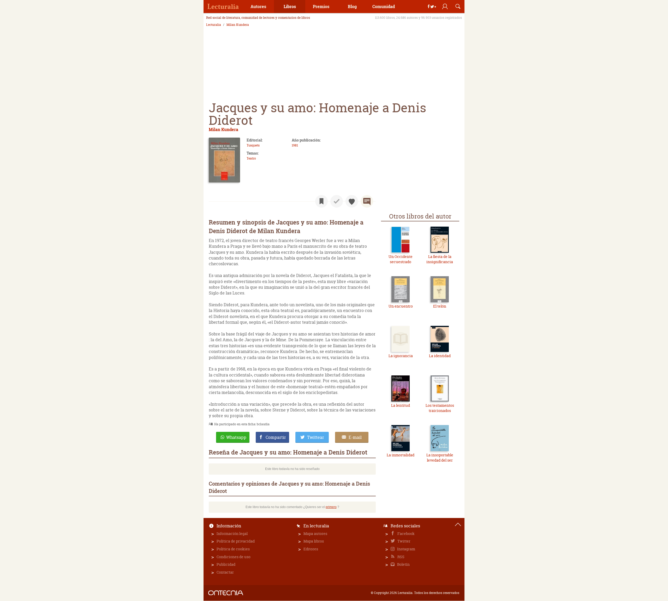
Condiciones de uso (233, 556)
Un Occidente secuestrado (401, 259)
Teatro (251, 158)
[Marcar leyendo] (321, 201)
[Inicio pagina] (457, 524)
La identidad (440, 355)
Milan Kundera (237, 25)
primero (331, 507)
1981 (295, 145)
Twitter (403, 541)
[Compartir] (431, 6)
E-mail (355, 437)
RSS (400, 556)
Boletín (403, 564)
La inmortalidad (400, 454)
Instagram (405, 548)
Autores (258, 6)
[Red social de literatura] (223, 6)
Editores (310, 548)
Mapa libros (313, 541)
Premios (321, 6)
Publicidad (226, 564)
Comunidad (383, 6)
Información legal (232, 533)
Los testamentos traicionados (440, 408)
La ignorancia (401, 355)
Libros (290, 6)
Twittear (315, 437)
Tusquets (253, 145)
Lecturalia (213, 25)
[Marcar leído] (336, 201)
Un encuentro (401, 306)
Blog (352, 6)
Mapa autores (315, 533)
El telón (439, 306)
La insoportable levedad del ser (439, 457)
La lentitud (400, 405)
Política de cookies (233, 548)
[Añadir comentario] (367, 201)
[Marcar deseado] (351, 201)
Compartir (276, 437)
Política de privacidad (236, 541)
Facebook (406, 533)
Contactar (225, 572)
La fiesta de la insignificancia (439, 259)
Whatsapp (236, 437)
